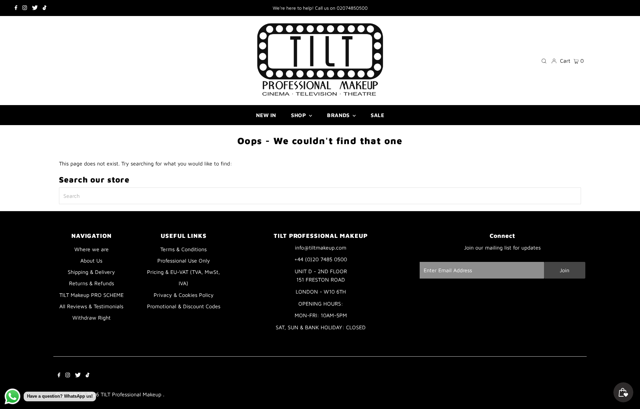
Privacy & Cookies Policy (184, 295)
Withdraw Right (91, 318)
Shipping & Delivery (91, 272)
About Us (91, 261)
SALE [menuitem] (377, 115)
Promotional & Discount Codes (183, 306)
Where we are (91, 249)
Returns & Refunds (91, 283)
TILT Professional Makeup (132, 394)
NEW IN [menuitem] (266, 115)
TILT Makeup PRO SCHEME (91, 295)
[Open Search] (544, 60)
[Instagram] (25, 8)
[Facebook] (16, 8)
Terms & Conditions (183, 249)
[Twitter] (34, 8)
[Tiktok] (44, 8)
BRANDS (339, 115)
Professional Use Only (183, 261)
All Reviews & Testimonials (91, 306)
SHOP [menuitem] (299, 115)
